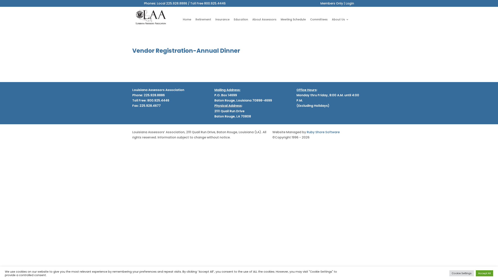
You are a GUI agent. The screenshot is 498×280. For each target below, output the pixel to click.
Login (350, 3)
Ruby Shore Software (323, 132)
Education (241, 19)
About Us (338, 19)
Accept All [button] (484, 273)
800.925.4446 (215, 3)
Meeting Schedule (293, 19)
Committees (319, 19)
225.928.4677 (150, 105)
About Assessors (264, 19)
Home (187, 19)
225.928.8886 (176, 3)
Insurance (222, 19)
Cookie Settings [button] (462, 273)
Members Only (331, 3)
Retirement (203, 19)
